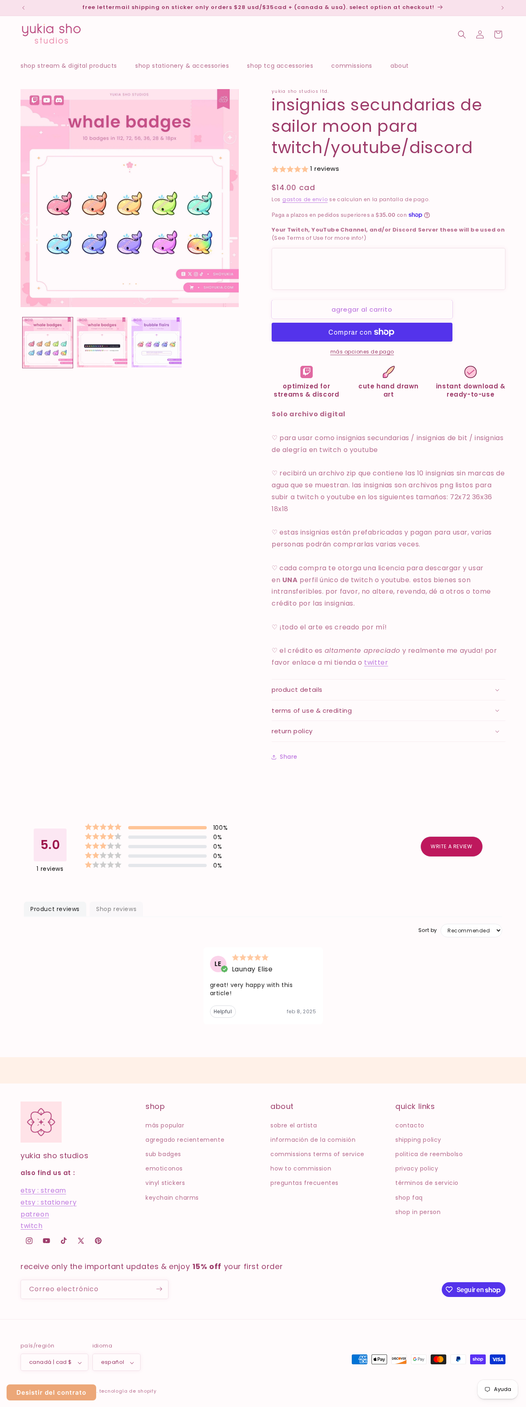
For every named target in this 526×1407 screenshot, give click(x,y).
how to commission (300, 1168)
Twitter (376, 662)
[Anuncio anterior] (23, 8)
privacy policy (416, 1168)
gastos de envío (305, 199)
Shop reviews (116, 909)
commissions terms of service (317, 1154)
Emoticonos (164, 1168)
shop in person (418, 1211)
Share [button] (289, 757)
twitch (32, 1225)
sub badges (163, 1154)
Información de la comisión (313, 1139)
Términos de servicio (427, 1183)
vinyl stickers (165, 1183)
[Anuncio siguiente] (503, 8)
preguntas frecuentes (304, 1183)
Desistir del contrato (51, 1392)
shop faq (409, 1197)
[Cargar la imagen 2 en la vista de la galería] (102, 342)
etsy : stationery (48, 1202)
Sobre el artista (293, 1125)
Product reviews (55, 909)
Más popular (165, 1125)
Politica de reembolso (429, 1154)
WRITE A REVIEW (451, 846)
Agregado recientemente (184, 1139)
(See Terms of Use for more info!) (388, 234)
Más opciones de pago (362, 351)
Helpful (223, 1011)
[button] (73, 65)
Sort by (427, 930)
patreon (35, 1214)
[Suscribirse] (159, 1289)
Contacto (409, 1125)
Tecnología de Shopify (128, 1391)
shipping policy (418, 1139)
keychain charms (172, 1197)
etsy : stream (43, 1190)
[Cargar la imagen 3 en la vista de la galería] (157, 342)
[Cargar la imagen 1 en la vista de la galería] (48, 342)
